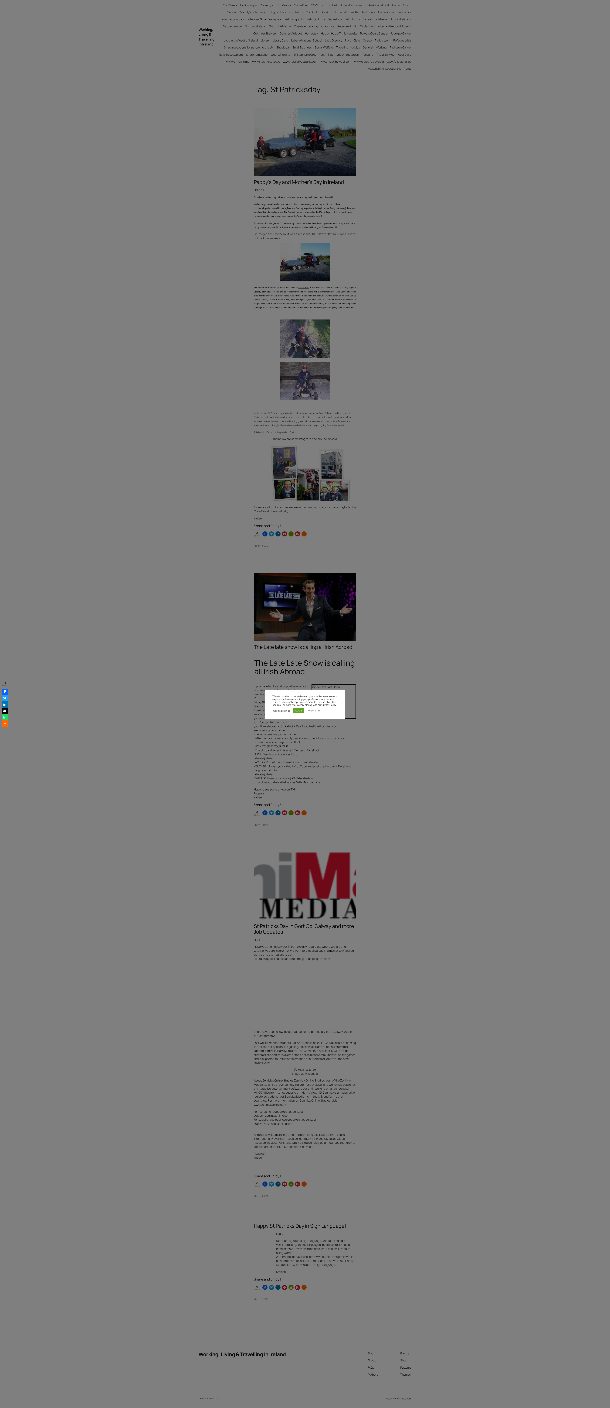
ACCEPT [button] (298, 710)
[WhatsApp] (5, 717)
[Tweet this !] (5, 698)
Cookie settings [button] (281, 710)
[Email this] (5, 711)
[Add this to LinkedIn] (5, 704)
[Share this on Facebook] (5, 692)
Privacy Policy (313, 710)
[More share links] (5, 723)
